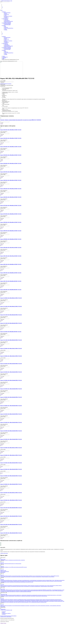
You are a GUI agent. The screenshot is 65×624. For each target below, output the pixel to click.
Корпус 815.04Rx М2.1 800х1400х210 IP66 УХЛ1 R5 (11, 455)
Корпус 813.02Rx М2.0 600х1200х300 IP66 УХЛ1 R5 (11, 363)
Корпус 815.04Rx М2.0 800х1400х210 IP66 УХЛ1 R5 (11, 447)
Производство (6, 14)
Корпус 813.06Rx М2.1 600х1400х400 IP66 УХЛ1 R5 (11, 405)
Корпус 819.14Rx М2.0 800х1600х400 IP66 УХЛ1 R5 (11, 524)
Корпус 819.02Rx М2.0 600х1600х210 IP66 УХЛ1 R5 (11, 492)
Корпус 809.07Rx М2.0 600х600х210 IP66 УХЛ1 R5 (10, 230)
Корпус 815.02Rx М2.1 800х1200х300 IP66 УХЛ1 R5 (11, 422)
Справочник (6, 19)
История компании (7, 12)
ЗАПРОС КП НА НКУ (4, 553)
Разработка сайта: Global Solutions (5, 616)
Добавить (1, 623)
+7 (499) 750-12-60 (3, 0)
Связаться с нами (9, 0)
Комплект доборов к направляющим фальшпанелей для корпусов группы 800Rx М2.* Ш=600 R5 (20, 119)
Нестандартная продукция (8, 21)
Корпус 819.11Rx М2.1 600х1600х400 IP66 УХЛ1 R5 (11, 516)
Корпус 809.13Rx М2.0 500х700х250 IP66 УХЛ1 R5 (10, 255)
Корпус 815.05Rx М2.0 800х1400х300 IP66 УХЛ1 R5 (11, 462)
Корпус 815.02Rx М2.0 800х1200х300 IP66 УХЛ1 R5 (11, 414)
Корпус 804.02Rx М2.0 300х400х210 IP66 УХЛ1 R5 (10, 155)
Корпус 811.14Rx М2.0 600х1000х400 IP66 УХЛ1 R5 (11, 323)
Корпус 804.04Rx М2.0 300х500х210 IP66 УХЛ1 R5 (10, 163)
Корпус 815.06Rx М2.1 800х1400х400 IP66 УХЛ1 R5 (11, 484)
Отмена (5, 623)
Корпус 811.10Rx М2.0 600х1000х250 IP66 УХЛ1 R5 (11, 306)
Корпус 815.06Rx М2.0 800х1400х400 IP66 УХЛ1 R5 (11, 475)
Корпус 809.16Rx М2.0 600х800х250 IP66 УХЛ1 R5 (10, 272)
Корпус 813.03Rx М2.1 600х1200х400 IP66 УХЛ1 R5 (11, 388)
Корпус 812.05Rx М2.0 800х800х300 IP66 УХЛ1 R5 (10, 331)
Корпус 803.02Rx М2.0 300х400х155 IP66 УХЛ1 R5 (10, 146)
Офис (5, 26)
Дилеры (5, 53)
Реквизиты (6, 27)
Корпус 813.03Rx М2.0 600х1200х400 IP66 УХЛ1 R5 (11, 380)
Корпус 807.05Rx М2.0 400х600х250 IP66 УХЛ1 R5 (10, 213)
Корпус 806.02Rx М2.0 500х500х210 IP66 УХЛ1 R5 (10, 188)
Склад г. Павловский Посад (8, 28)
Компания (4, 11)
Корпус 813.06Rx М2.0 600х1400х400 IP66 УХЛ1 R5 (11, 397)
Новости (5, 13)
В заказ (1, 83)
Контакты (3, 25)
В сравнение (9, 83)
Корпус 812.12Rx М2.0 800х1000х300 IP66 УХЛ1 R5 (11, 340)
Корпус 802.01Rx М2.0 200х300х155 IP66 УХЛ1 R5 (10, 129)
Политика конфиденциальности (5, 615)
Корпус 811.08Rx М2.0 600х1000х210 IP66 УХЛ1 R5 (11, 297)
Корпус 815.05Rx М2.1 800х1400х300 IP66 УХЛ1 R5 (11, 469)
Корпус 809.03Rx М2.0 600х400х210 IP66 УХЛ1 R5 (10, 222)
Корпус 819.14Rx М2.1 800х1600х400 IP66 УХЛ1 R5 (11, 532)
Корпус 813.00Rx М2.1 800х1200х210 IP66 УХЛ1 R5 (11, 355)
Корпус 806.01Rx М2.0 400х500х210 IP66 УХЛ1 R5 (10, 180)
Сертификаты (6, 17)
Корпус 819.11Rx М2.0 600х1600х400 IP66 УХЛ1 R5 (11, 507)
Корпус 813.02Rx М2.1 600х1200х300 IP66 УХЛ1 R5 (11, 371)
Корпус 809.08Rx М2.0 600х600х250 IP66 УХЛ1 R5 (10, 239)
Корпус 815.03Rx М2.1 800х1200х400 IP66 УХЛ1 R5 (11, 439)
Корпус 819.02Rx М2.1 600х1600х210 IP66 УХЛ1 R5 (11, 500)
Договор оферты (13, 615)
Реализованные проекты (8, 40)
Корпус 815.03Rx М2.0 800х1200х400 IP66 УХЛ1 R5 (11, 430)
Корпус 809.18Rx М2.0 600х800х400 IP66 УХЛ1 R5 (10, 289)
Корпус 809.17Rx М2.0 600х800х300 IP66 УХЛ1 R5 (10, 281)
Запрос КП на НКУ (7, 24)
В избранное (5, 83)
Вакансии (5, 41)
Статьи (5, 15)
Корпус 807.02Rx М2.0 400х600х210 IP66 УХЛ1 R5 (10, 205)
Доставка (5, 29)
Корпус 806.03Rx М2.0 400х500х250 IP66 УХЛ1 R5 (10, 197)
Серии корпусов (5, 18)
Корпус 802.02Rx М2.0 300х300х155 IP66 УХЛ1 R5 (10, 138)
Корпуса (3, 612)
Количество (2, 81)
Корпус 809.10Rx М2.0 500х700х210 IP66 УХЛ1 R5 (10, 247)
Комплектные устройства (6, 47)
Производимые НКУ (7, 23)
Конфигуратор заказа (7, 46)
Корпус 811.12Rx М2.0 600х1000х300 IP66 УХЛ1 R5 (11, 314)
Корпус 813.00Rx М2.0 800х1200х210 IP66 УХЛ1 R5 (11, 348)
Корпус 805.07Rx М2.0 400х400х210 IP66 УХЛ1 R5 (10, 171)
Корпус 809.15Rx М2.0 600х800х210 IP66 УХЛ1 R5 (10, 264)
